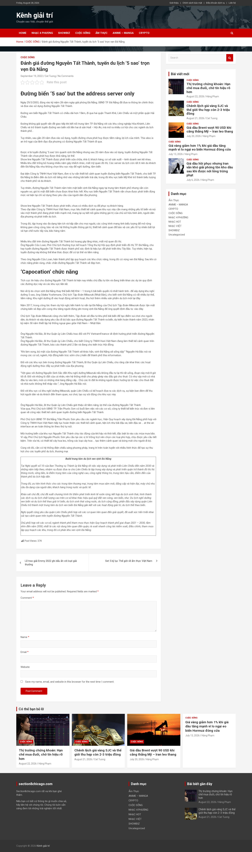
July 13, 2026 (176, 154)
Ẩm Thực (101, 32)
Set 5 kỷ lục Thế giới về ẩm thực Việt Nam (128, 560)
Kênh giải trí (34, 15)
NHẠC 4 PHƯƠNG (42, 32)
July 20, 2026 (194, 136)
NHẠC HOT (175, 221)
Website (25, 667)
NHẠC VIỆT (175, 226)
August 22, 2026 (195, 96)
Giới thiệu (174, 3)
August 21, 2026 (195, 118)
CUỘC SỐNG (82, 32)
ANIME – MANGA (123, 32)
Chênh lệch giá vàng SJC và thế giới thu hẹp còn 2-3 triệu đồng (208, 110)
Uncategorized (177, 234)
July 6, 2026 (193, 180)
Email (24, 652)
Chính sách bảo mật (192, 3)
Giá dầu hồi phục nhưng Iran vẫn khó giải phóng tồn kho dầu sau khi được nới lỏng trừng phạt (210, 169)
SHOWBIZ (64, 32)
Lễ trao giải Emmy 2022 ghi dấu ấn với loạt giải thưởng (51, 562)
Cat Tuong (50, 76)
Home (22, 32)
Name (25, 637)
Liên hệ (232, 3)
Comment (27, 597)
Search (229, 57)
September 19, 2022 (32, 76)
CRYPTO (144, 32)
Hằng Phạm (212, 96)
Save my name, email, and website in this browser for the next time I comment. (69, 681)
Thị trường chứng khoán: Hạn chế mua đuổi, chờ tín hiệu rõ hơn (208, 88)
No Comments (66, 76)
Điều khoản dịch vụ (215, 3)
